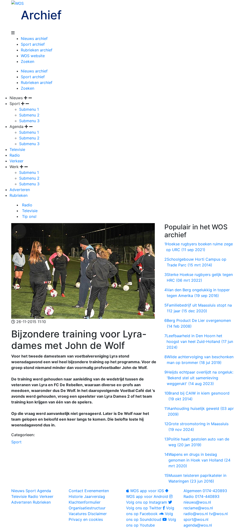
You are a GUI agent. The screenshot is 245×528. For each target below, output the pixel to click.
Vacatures (78, 513)
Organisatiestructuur (87, 508)
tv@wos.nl (218, 513)
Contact (76, 490)
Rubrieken (19, 195)
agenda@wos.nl (198, 525)
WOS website (33, 55)
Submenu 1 (29, 109)
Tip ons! (28, 216)
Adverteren (20, 189)
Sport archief (33, 44)
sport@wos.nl (196, 519)
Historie (76, 496)
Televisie (17, 149)
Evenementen (96, 490)
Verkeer (16, 161)
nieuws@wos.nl (197, 502)
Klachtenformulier (84, 502)
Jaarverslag (94, 496)
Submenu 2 (29, 115)
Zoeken (27, 61)
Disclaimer (97, 513)
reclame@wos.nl (198, 508)
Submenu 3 (29, 120)
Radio (15, 155)
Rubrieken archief (36, 50)
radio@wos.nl (196, 513)
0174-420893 (205, 490)
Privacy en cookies (86, 519)
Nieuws (17, 490)
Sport (16, 442)
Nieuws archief (34, 38)
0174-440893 (201, 496)
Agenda (44, 490)
